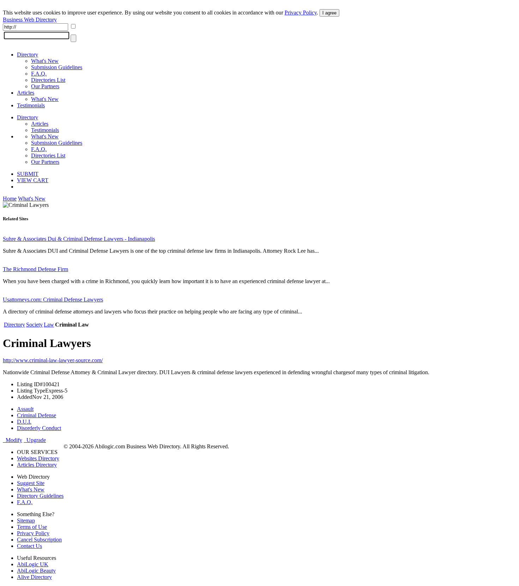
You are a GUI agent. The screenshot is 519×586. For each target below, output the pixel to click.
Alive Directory (34, 577)
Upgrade (35, 440)
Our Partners (45, 86)
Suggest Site (30, 483)
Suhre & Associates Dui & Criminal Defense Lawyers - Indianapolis (79, 239)
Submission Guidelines (56, 67)
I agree (329, 13)
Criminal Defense (36, 415)
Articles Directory (37, 465)
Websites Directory (38, 458)
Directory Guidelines (40, 496)
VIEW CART (32, 180)
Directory (27, 55)
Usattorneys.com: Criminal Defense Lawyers (53, 300)
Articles (25, 93)
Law (49, 325)
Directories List (48, 80)
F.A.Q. (39, 74)
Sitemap (26, 521)
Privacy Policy (301, 13)
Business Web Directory (30, 20)
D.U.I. (24, 422)
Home (10, 199)
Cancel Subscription (39, 540)
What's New (45, 61)
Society (34, 325)
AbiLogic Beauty (36, 571)
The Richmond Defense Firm (35, 269)
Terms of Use (32, 527)
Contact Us (29, 546)
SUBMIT (27, 174)
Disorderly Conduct (39, 428)
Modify (12, 440)
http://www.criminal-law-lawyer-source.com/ (53, 360)
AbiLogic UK (32, 564)
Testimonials (31, 105)
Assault (25, 409)
